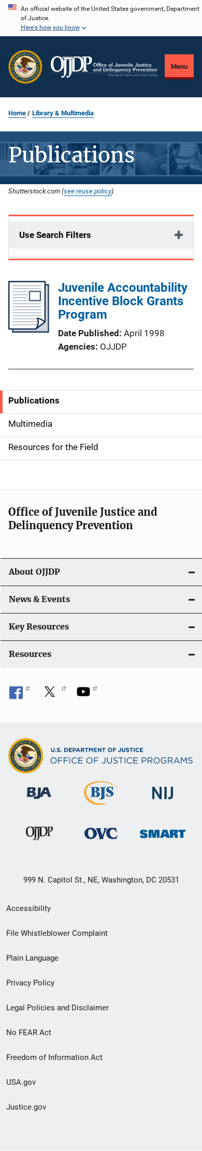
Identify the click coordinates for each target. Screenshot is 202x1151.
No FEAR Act (28, 1032)
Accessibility (28, 908)
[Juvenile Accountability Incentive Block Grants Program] (28, 329)
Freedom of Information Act (54, 1057)
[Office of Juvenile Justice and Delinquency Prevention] (39, 842)
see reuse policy (87, 191)
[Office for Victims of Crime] (101, 840)
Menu (179, 66)
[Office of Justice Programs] (25, 67)
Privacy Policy (30, 983)
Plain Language (32, 958)
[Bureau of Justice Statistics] (101, 807)
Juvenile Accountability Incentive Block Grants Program (122, 301)
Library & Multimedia (63, 113)
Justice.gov (26, 1107)
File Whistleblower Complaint (57, 933)
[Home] (104, 67)
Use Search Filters (55, 235)
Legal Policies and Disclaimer (57, 1007)
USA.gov (21, 1082)
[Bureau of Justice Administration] (39, 801)
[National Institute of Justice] (162, 801)
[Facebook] (19, 695)
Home (17, 113)
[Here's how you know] (101, 18)
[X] (53, 695)
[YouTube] (87, 695)
